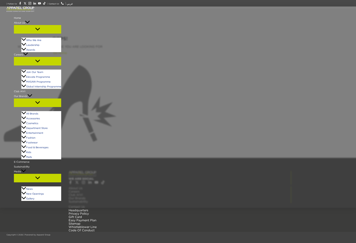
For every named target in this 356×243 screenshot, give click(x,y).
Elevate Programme (38, 76)
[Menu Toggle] (37, 29)
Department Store (37, 128)
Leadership (32, 45)
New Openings (35, 193)
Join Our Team (34, 72)
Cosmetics (32, 123)
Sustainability (22, 166)
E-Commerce (21, 161)
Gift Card (75, 217)
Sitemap (74, 223)
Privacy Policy (79, 213)
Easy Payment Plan (82, 220)
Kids (28, 152)
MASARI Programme (38, 81)
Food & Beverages (37, 147)
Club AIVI (19, 91)
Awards (30, 49)
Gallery (30, 198)
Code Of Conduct (82, 230)
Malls (29, 157)
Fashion (30, 137)
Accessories (33, 118)
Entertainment (34, 133)
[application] (27, 22)
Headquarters (78, 210)
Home (17, 18)
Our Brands (20, 96)
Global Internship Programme (43, 86)
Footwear (32, 142)
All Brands (32, 113)
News (29, 189)
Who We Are (33, 40)
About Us (19, 22)
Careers (18, 54)
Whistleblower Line (83, 227)
